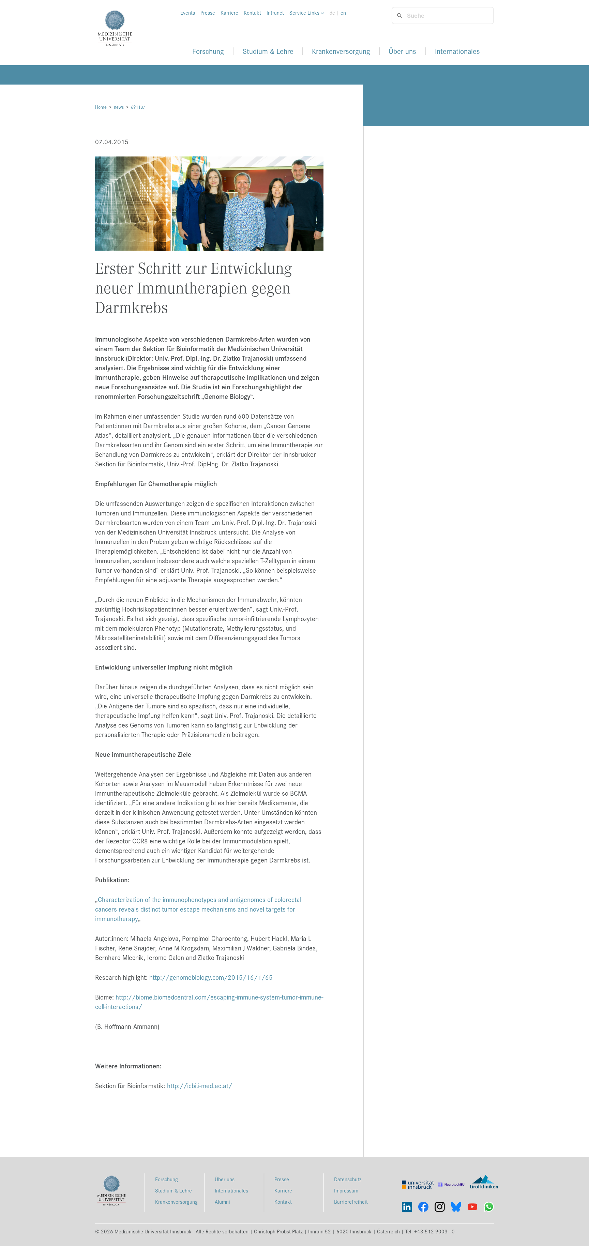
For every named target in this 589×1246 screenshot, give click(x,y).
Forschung (208, 51)
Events (187, 12)
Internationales (457, 51)
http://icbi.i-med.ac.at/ (199, 1085)
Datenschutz (347, 1179)
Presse (207, 12)
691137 (138, 107)
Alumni (222, 1201)
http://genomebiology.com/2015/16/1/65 (211, 977)
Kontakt (252, 12)
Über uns (402, 51)
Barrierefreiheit (351, 1201)
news (119, 107)
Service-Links (305, 12)
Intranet (275, 12)
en (343, 12)
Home (101, 107)
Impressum (346, 1190)
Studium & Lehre (268, 51)
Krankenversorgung (341, 51)
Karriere (229, 12)
